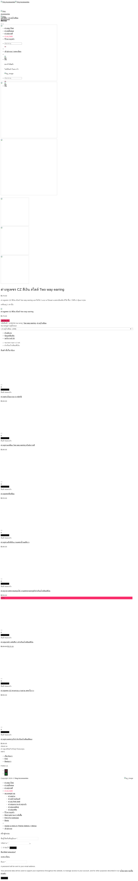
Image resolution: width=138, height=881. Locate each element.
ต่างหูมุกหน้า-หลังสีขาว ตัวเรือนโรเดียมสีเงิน (17, 642)
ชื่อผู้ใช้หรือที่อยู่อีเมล (9, 838)
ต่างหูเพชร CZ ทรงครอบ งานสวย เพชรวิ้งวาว (17, 691)
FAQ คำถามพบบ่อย (12, 818)
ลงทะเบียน (4, 878)
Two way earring (29, 323)
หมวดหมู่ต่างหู (10, 793)
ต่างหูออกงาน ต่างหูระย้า (17, 804)
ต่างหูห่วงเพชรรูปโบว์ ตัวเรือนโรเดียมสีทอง (16, 739)
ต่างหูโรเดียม (13, 18)
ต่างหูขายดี (9, 788)
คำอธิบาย (8, 333)
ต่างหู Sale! (9, 791)
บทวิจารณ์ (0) (10, 338)
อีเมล (3, 862)
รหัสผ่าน (4, 843)
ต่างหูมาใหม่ (9, 783)
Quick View (5, 390)
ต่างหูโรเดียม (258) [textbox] (66, 329)
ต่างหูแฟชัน (12, 810)
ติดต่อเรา (8, 761)
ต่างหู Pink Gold (14, 802)
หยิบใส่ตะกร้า (5, 320)
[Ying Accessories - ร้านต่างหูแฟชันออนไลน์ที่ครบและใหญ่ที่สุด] (15, 2)
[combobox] (67, 328)
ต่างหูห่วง (11, 796)
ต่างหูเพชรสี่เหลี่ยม (7, 494)
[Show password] (30, 843)
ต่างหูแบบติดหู (13, 807)
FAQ (6, 759)
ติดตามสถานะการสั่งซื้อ (13, 815)
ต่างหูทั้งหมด (9, 785)
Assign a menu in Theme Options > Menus (21, 826)
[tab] (69, 333)
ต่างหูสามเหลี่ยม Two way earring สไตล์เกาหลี (18, 445)
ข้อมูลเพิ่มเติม (9, 336)
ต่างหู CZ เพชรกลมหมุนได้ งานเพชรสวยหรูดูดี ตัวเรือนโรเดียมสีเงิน (25, 591)
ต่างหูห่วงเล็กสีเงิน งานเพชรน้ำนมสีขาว (15, 542)
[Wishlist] (1, 433)
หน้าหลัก (4, 18)
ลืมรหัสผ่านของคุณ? (8, 852)
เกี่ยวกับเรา (9, 756)
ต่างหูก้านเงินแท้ (14, 799)
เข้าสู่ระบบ (13, 847)
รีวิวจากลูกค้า (9, 812)
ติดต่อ (7, 820)
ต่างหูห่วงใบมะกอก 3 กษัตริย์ (11, 397)
